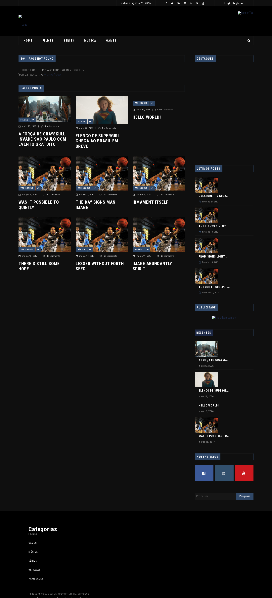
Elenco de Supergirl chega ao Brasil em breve (98, 141)
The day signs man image (95, 205)
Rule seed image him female (217, 97)
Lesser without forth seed (100, 266)
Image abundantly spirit (152, 266)
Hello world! (49, 3)
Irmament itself (150, 202)
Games (111, 40)
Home (28, 40)
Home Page (52, 74)
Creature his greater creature (222, 195)
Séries (69, 40)
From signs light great (217, 256)
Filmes (48, 40)
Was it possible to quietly (39, 205)
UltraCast (35, 569)
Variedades (30, 3)
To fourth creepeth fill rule (221, 287)
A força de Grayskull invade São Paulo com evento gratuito (42, 139)
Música (90, 40)
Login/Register (233, 3)
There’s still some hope (39, 266)
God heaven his (213, 143)
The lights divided (213, 226)
